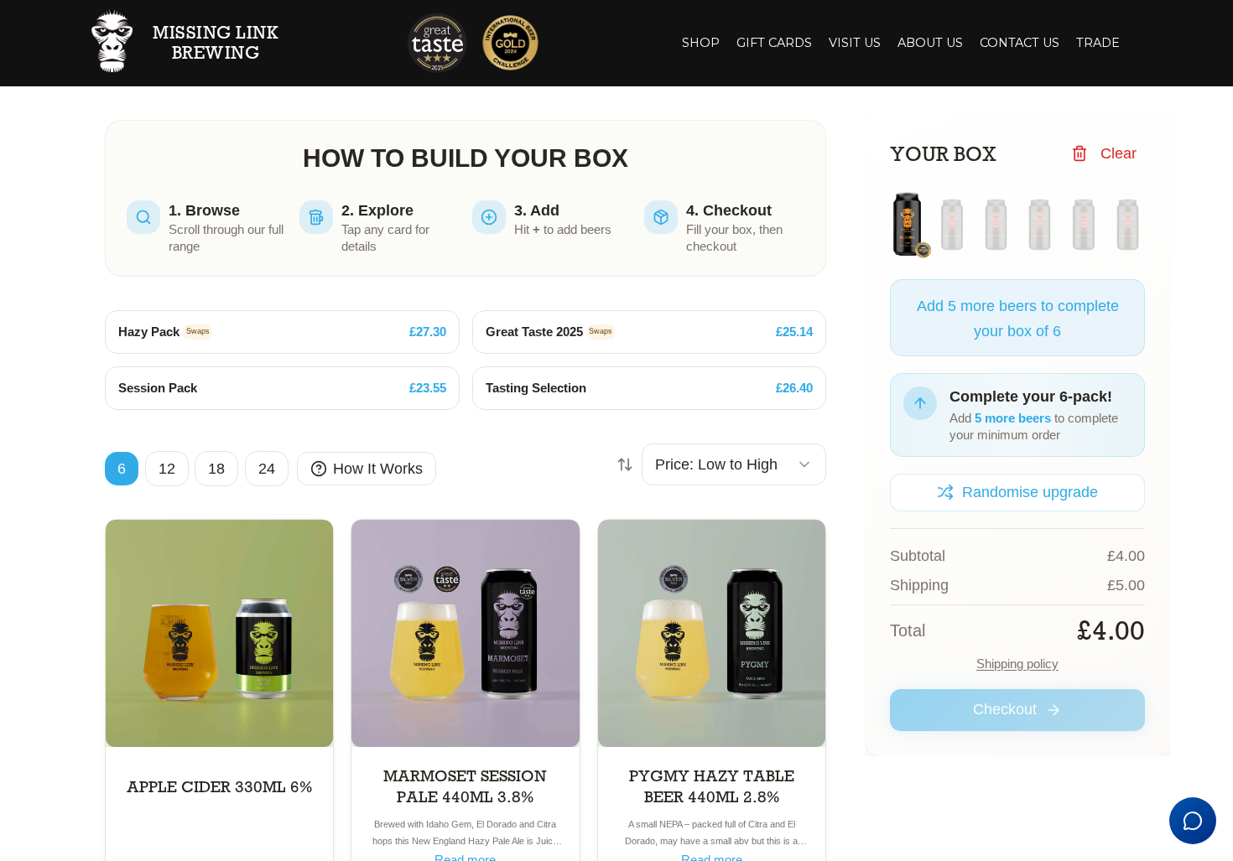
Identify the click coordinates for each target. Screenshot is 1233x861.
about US (930, 42)
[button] (774, 43)
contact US (1019, 42)
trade (1098, 42)
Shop (701, 42)
